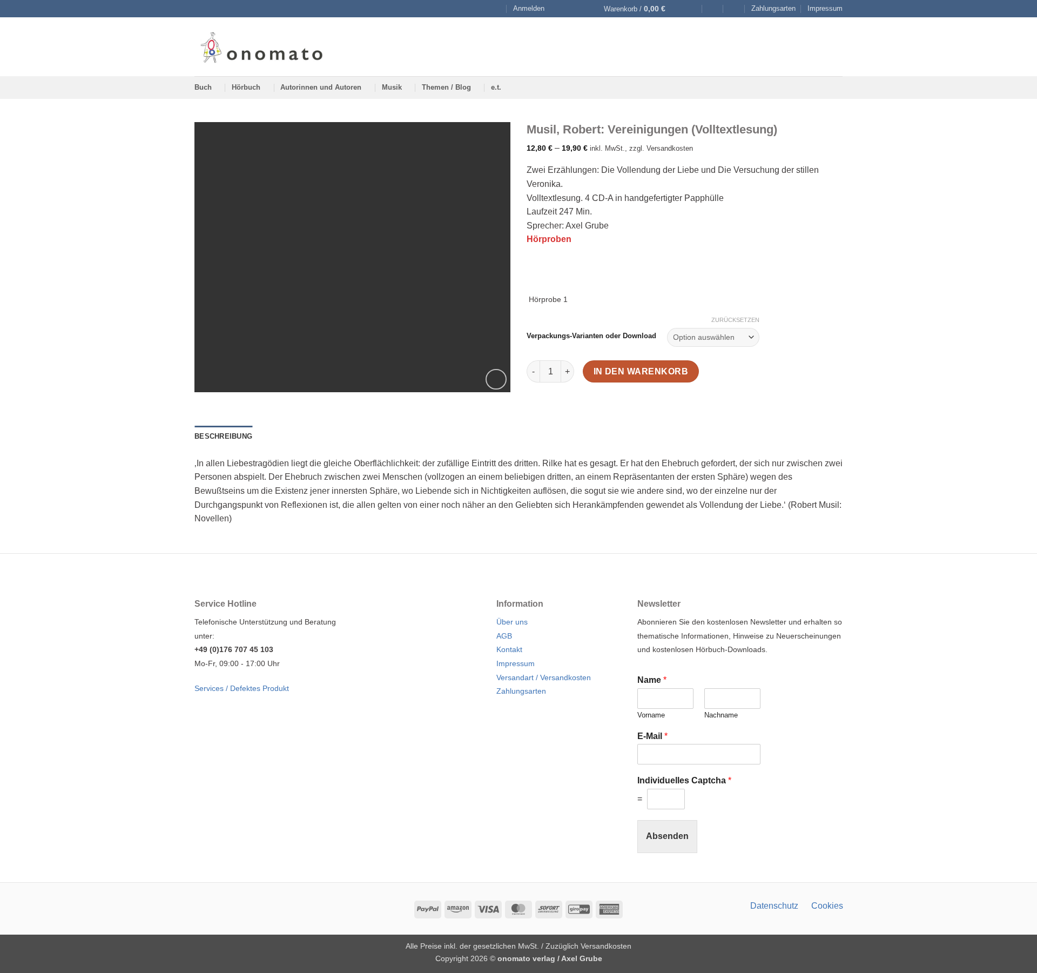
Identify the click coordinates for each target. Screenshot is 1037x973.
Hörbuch (246, 87)
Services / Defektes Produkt (241, 688)
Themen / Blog (446, 87)
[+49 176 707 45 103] (734, 9)
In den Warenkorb (641, 371)
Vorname (651, 715)
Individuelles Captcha (684, 780)
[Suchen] (497, 8)
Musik (392, 87)
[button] (528, 9)
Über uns (512, 622)
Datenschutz (774, 905)
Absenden (667, 836)
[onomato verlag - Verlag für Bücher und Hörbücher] (261, 46)
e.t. (496, 87)
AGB (504, 636)
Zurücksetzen (735, 320)
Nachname (721, 715)
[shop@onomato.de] (691, 9)
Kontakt (509, 649)
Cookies (827, 905)
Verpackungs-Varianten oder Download (591, 336)
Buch (203, 87)
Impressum (825, 8)
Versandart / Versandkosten (543, 677)
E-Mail (652, 736)
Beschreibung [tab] (223, 436)
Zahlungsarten (773, 8)
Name (651, 680)
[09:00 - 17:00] (712, 9)
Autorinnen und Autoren (320, 87)
